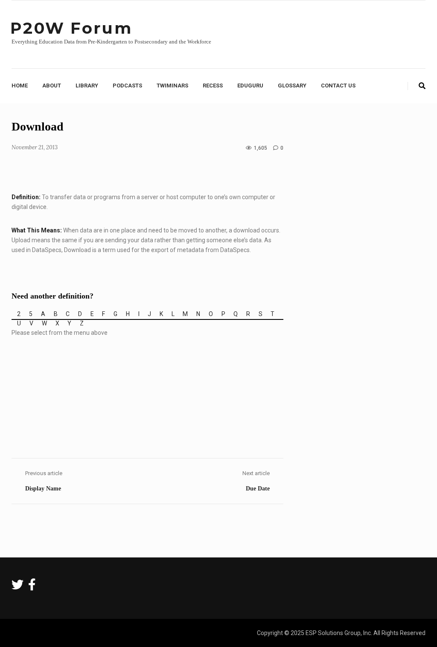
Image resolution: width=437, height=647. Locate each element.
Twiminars (172, 85)
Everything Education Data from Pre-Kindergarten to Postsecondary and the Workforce (111, 41)
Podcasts (127, 85)
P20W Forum (71, 28)
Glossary (292, 85)
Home (20, 85)
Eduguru (250, 85)
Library (87, 85)
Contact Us (338, 85)
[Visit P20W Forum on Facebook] (32, 586)
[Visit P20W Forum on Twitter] (17, 586)
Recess (213, 85)
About (51, 85)
